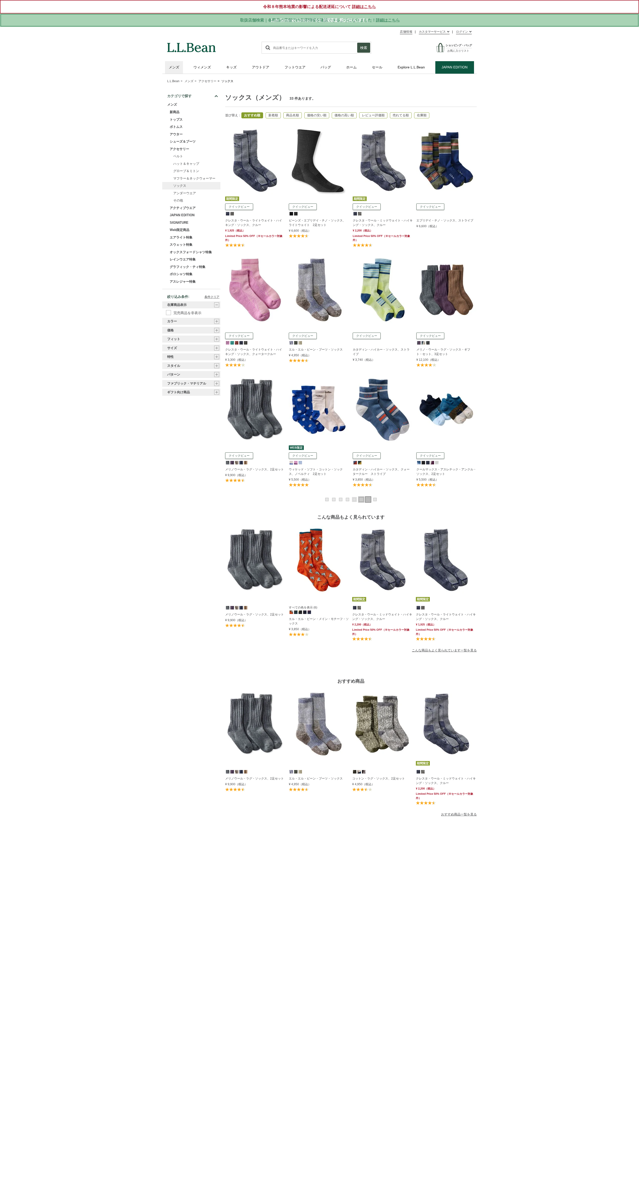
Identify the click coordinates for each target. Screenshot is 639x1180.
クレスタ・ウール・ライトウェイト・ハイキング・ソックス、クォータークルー (253, 352)
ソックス (227, 81)
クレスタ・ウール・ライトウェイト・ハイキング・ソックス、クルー (253, 223)
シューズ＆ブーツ (183, 142)
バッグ (325, 67)
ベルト (178, 156)
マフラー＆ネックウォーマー (194, 178)
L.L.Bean (173, 81)
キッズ (231, 67)
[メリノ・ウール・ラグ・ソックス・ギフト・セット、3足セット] (446, 257)
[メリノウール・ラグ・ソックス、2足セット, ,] (227, 462)
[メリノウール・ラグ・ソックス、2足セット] (255, 377)
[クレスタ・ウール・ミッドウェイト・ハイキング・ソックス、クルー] (383, 128)
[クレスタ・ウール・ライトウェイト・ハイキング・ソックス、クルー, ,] (227, 213)
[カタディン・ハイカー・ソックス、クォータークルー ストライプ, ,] (355, 462)
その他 (178, 200)
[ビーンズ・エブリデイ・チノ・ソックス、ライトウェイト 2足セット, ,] (291, 213)
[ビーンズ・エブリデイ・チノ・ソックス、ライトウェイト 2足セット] (319, 128)
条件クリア (211, 297)
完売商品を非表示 (187, 313)
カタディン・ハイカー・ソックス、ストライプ (381, 352)
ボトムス (176, 127)
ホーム (351, 67)
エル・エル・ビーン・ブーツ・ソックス (316, 349)
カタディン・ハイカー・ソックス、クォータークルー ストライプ (381, 472)
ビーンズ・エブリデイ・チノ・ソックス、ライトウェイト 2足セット (317, 223)
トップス (176, 119)
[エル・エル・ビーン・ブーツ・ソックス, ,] (291, 342)
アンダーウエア (184, 193)
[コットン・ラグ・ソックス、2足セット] (382, 724)
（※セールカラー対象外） (381, 631)
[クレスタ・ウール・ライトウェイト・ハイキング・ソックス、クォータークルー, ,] (227, 342)
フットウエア (295, 67)
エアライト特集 (181, 237)
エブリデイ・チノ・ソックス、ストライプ (444, 220)
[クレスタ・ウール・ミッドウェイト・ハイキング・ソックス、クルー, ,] (355, 213)
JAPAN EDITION (455, 67)
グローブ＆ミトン (186, 171)
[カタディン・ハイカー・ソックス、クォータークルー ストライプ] (383, 377)
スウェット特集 (181, 245)
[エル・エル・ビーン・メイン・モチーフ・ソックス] (319, 560)
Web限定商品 (179, 230)
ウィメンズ (202, 67)
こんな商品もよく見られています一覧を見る (444, 650)
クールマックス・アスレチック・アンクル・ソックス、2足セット (446, 472)
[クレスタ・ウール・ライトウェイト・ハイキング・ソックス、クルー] (255, 128)
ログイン (462, 31)
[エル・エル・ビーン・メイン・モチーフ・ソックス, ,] (291, 612)
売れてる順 (401, 115)
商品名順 (292, 115)
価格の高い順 (344, 115)
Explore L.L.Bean (411, 67)
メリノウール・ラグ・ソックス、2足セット (254, 469)
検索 (363, 48)
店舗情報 (406, 31)
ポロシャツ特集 (181, 274)
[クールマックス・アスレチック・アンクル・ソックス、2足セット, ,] (418, 462)
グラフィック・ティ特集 (187, 267)
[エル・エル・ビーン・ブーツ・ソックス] (319, 257)
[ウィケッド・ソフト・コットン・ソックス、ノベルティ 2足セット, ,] (291, 462)
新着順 (273, 115)
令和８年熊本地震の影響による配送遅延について (319, 6)
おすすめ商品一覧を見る (459, 814)
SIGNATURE (179, 222)
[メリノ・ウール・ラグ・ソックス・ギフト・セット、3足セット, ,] (418, 342)
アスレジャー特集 (183, 281)
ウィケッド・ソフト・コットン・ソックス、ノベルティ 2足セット (316, 472)
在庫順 (422, 115)
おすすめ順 (252, 115)
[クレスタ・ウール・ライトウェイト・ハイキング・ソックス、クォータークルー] (255, 257)
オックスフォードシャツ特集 (191, 252)
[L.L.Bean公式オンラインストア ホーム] (191, 45)
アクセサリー (207, 81)
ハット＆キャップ (186, 164)
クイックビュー (239, 206)
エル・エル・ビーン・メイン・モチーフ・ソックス (319, 621)
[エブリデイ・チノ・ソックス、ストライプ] (446, 128)
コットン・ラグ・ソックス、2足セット (378, 778)
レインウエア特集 (183, 259)
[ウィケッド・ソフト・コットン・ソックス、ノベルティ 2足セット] (319, 377)
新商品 (174, 112)
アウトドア (260, 67)
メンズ (174, 67)
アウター (176, 134)
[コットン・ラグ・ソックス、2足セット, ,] (354, 771)
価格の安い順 (316, 115)
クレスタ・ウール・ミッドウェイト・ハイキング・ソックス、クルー (383, 223)
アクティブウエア (183, 208)
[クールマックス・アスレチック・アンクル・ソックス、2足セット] (446, 377)
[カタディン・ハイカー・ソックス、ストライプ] (383, 257)
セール (377, 67)
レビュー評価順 (373, 115)
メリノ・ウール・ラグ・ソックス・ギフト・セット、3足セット (443, 352)
